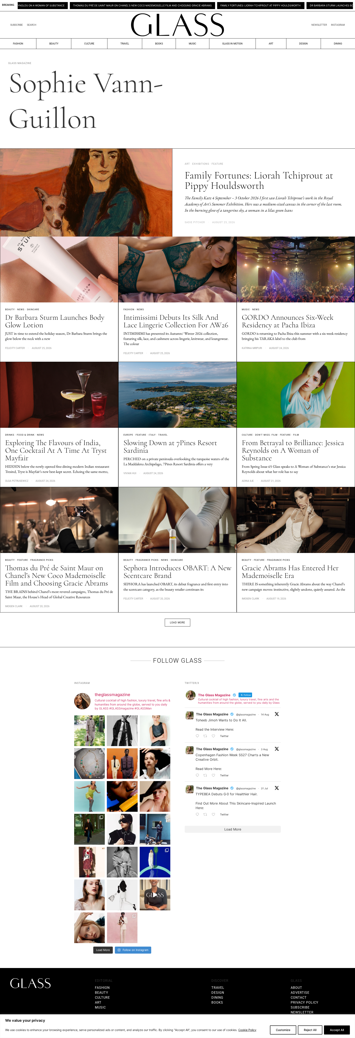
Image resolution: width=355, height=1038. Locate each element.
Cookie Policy (247, 1030)
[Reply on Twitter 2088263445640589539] (198, 736)
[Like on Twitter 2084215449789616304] (215, 775)
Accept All (337, 1030)
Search (31, 24)
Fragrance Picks (41, 560)
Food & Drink (26, 435)
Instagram (338, 24)
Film (296, 435)
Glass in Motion (232, 43)
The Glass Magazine (212, 714)
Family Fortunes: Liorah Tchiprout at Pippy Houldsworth (182, 5)
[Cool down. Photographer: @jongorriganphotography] (122, 796)
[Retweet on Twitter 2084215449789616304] (206, 775)
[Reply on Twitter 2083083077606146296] (198, 815)
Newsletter (319, 24)
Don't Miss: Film (266, 435)
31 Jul (264, 788)
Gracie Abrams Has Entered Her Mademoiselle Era (290, 571)
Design (303, 43)
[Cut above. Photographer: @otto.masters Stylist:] (155, 763)
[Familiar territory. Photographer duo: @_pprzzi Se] (89, 730)
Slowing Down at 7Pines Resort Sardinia (170, 446)
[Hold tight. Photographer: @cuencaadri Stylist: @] (155, 730)
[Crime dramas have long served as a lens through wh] (89, 796)
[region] (177, 1026)
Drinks (9, 435)
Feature (141, 435)
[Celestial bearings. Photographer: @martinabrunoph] (89, 763)
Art (271, 43)
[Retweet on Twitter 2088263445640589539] (206, 736)
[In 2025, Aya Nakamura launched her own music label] (122, 862)
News (20, 309)
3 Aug (264, 749)
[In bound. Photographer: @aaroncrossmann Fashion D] (89, 862)
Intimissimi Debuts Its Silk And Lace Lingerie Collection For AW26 (175, 321)
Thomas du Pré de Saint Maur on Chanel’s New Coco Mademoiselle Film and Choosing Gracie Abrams (56, 575)
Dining (338, 43)
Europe (128, 435)
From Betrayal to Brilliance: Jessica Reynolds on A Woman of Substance (293, 450)
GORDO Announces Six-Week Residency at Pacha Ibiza (287, 321)
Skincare (33, 309)
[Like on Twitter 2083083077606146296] (215, 815)
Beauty (53, 43)
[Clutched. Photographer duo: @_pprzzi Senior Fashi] (122, 829)
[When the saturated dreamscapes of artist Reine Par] (155, 862)
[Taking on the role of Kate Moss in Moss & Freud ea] (89, 927)
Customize (283, 1030)
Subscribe (16, 24)
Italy (152, 435)
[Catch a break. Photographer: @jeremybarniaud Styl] (155, 829)
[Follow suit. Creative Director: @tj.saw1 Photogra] (122, 927)
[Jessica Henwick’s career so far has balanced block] (122, 894)
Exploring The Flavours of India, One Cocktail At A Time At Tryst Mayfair (56, 450)
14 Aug (265, 714)
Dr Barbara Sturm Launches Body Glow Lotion (264, 5)
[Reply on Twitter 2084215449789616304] (198, 775)
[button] (177, 622)
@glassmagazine (246, 714)
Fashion (18, 43)
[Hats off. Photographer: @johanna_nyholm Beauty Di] (155, 796)
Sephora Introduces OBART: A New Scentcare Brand (177, 571)
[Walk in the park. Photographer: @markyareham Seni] (89, 829)
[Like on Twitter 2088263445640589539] (215, 736)
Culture (89, 43)
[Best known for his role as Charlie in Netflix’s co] (122, 730)
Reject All (310, 1030)
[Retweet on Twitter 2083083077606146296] (206, 815)
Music (192, 43)
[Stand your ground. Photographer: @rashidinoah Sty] (122, 763)
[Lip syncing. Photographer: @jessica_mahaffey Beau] (89, 894)
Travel (124, 43)
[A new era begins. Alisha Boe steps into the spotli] (155, 894)
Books (159, 43)
